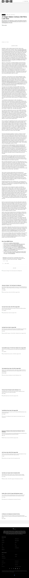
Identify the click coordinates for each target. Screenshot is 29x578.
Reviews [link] (3, 554)
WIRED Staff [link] (3, 549)
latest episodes (12, 249)
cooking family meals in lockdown (17, 245)
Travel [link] (2, 544)
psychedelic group (13, 230)
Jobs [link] (2, 564)
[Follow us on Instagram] (17, 568)
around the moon (20, 82)
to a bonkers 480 (11, 156)
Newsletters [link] (3, 540)
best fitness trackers (11, 252)
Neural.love (21, 76)
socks (6, 253)
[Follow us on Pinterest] (13, 568)
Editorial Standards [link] (17, 540)
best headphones (12, 253)
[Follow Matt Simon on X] (7, 261)
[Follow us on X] (11, 568)
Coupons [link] (16, 556)
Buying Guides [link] (3, 556)
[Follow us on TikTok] (19, 568)
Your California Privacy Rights (18, 566)
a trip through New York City (11, 81)
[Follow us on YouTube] (15, 568)
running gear (18, 252)
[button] (1, 1)
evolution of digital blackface (14, 243)
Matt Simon (3, 14)
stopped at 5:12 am (20, 58)
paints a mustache (21, 182)
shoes (25, 252)
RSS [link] (15, 544)
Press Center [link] (3, 566)
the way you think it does (18, 246)
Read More (19, 259)
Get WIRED (10, 248)
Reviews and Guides (4, 552)
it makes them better (21, 247)
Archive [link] (16, 542)
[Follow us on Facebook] (9, 568)
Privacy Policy (16, 564)
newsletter (5, 250)
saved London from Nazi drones (19, 244)
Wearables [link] (16, 554)
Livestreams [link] (3, 542)
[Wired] (7, 1)
